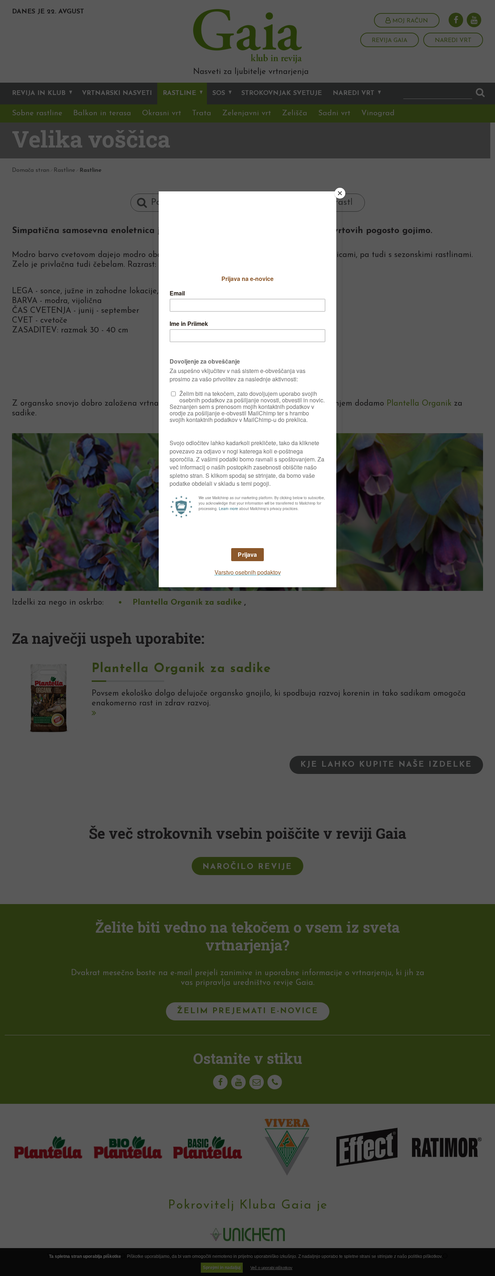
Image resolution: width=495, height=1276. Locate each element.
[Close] (339, 193)
